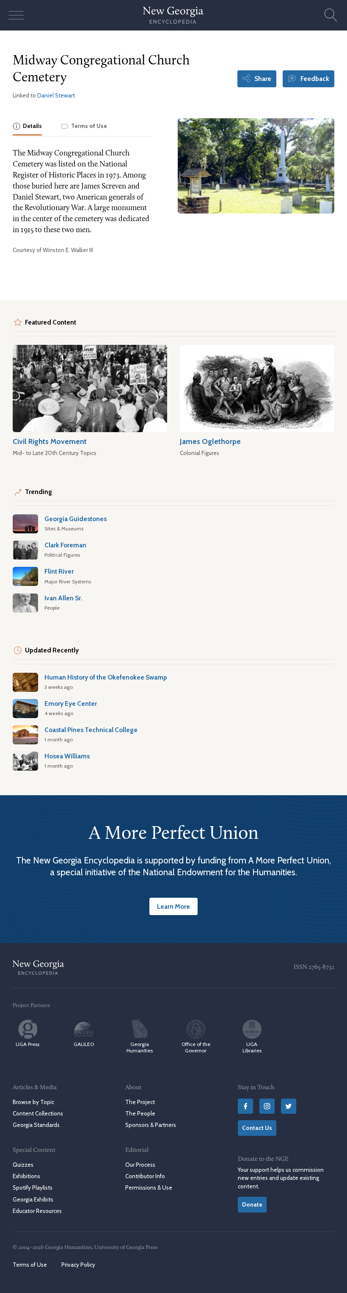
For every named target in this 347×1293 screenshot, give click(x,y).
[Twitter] (288, 1106)
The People (140, 1113)
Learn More (173, 906)
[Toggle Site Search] (331, 15)
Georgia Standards (36, 1124)
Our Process (140, 1164)
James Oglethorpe (210, 441)
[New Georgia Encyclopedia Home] (173, 15)
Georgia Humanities (140, 1047)
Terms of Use (30, 1264)
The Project (140, 1102)
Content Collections (38, 1113)
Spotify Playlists (32, 1187)
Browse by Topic (33, 1102)
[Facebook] (245, 1106)
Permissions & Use (148, 1187)
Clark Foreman (65, 545)
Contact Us (257, 1127)
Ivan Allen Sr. (63, 598)
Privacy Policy (78, 1264)
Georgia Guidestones (75, 519)
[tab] (27, 127)
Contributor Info (145, 1176)
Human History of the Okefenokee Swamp (105, 677)
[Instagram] (267, 1106)
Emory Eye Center (70, 703)
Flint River (59, 571)
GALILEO (84, 1044)
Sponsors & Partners (150, 1124)
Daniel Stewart (56, 95)
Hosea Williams (67, 756)
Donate (252, 1204)
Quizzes (23, 1164)
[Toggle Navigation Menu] (16, 15)
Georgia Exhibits (33, 1199)
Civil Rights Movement (50, 441)
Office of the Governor (196, 1047)
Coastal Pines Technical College (91, 730)
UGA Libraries (252, 1047)
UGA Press (27, 1044)
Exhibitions (26, 1176)
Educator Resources (37, 1210)
